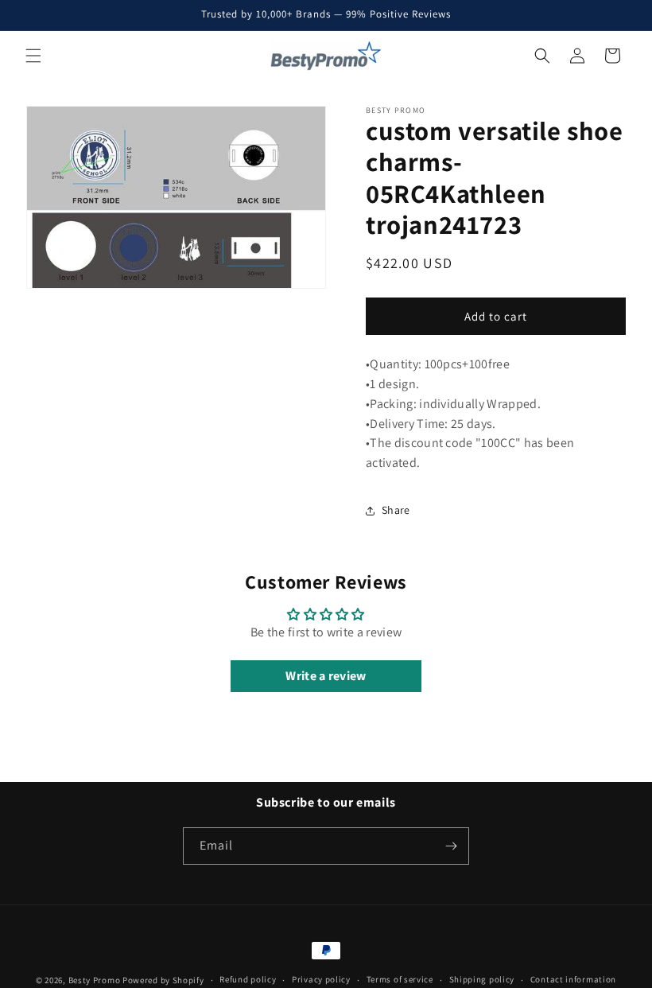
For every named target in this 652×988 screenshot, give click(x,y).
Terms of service (400, 979)
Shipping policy (482, 979)
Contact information (573, 979)
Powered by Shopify (163, 980)
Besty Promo (94, 980)
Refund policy (247, 979)
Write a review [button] (325, 675)
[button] (33, 55)
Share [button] (396, 510)
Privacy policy (321, 979)
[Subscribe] (450, 846)
